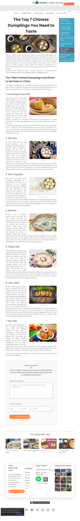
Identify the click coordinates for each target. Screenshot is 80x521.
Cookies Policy (17, 512)
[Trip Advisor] (53, 510)
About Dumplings (65, 23)
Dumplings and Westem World (64, 33)
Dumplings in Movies (66, 60)
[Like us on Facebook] (26, 510)
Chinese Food (39, 13)
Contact (27, 475)
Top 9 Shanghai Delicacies (64, 451)
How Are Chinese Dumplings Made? (65, 28)
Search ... (69, 11)
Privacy (27, 480)
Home (16, 13)
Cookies (27, 483)
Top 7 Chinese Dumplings (64, 50)
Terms (27, 486)
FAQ (26, 488)
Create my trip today (16, 491)
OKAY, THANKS (19, 514)
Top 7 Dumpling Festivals (65, 56)
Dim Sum (43, 450)
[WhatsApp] (38, 479)
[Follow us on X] (32, 510)
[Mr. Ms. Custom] (14, 409)
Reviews (27, 478)
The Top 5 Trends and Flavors (67, 39)
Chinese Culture (26, 13)
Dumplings (49, 13)
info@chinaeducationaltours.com (46, 470)
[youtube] (48, 510)
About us (27, 472)
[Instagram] (42, 510)
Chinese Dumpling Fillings (65, 44)
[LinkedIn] (37, 510)
